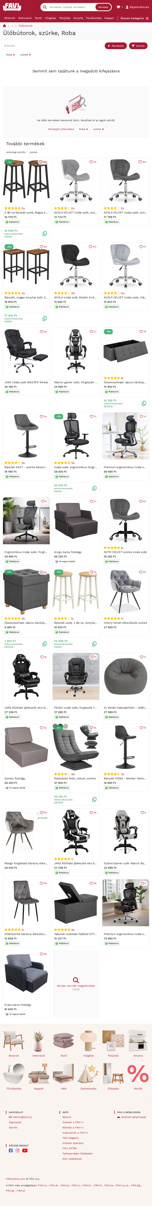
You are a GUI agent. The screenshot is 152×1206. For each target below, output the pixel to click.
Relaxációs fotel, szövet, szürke (75, 778)
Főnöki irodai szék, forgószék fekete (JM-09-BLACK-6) (90, 707)
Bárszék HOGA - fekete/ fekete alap (128, 778)
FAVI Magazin (70, 1137)
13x (23, 293)
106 (45, 162)
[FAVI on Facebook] (11, 1150)
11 (95, 657)
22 (45, 727)
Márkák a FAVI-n (72, 1127)
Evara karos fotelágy (17, 1004)
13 (95, 416)
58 (45, 954)
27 (95, 331)
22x (122, 293)
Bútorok (9, 18)
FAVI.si (21, 1190)
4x (23, 929)
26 (45, 331)
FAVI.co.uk (123, 1185)
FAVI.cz (43, 1185)
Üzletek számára (72, 1143)
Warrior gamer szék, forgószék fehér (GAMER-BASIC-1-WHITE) (95, 382)
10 (95, 572)
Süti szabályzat (72, 1158)
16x (72, 929)
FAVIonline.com (15, 1178)
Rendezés (118, 45)
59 (45, 246)
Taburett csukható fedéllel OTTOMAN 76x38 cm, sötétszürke (93, 934)
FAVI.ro (76, 1185)
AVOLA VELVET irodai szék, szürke (126, 212)
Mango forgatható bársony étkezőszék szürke (34, 863)
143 (144, 162)
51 (95, 501)
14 (145, 727)
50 (45, 572)
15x (23, 208)
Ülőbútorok (26, 25)
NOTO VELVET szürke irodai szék (125, 552)
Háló (63, 1088)
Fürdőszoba (93, 18)
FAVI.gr (10, 1190)
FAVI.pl (65, 1185)
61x (72, 208)
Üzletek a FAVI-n (73, 1122)
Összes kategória (132, 18)
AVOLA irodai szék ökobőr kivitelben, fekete (83, 297)
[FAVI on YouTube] (24, 1150)
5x (122, 547)
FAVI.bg (136, 1185)
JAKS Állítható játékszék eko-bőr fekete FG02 (34, 707)
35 (45, 812)
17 (145, 657)
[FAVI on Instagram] (17, 1150)
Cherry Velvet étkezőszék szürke (125, 622)
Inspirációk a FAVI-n (75, 1132)
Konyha (78, 18)
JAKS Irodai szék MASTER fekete (26, 382)
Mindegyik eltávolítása (61, 129)
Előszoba (113, 1088)
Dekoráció (25, 18)
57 (144, 246)
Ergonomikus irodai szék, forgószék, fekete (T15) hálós (40, 552)
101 (144, 572)
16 (45, 657)
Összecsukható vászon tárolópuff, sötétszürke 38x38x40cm (43, 622)
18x (23, 618)
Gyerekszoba (88, 1088)
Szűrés (140, 45)
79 (144, 331)
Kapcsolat (15, 1122)
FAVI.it (98, 1185)
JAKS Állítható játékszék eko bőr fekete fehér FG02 (88, 863)
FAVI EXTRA (69, 1148)
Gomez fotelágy (14, 778)
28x (73, 774)
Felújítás (64, 18)
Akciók (138, 1088)
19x (23, 462)
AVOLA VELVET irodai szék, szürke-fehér (81, 212)
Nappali (109, 18)
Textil (38, 18)
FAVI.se (109, 1185)
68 (94, 883)
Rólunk (66, 1117)
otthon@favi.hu (22, 1117)
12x (122, 774)
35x (73, 293)
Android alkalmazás (133, 1117)
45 (94, 727)
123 (94, 246)
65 (144, 501)
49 (94, 812)
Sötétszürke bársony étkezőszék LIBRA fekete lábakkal (40, 934)
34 (45, 416)
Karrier (13, 1127)
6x (122, 378)
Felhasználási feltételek (77, 1153)
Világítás (50, 18)
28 (45, 883)
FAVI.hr (87, 1185)
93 (94, 162)
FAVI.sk (54, 1185)
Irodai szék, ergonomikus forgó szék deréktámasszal (88, 467)
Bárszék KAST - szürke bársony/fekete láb (32, 467)
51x (122, 208)
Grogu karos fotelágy (68, 552)
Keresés (103, 7)
